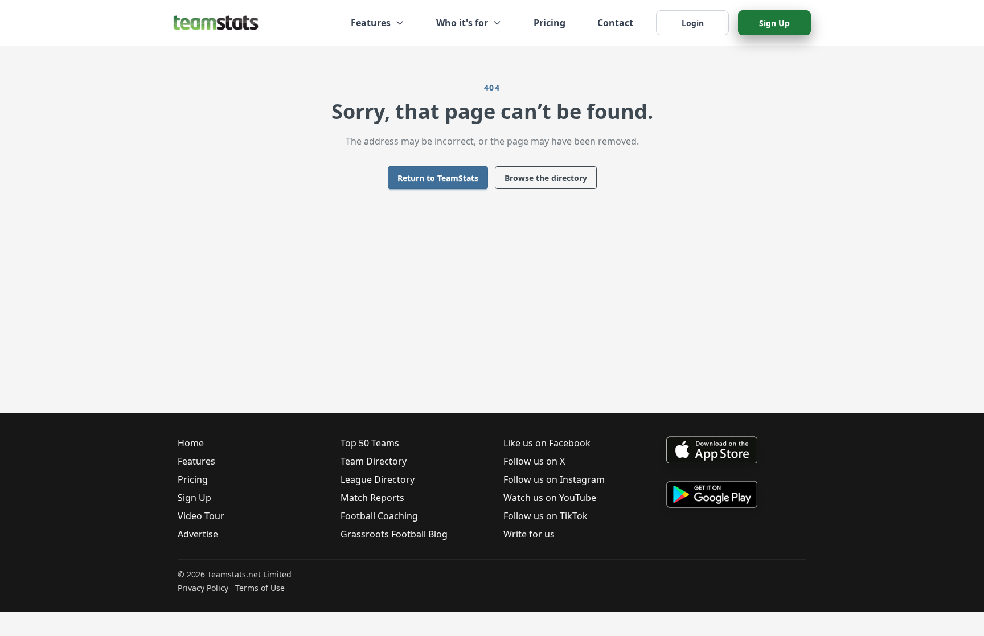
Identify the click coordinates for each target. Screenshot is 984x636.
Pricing (549, 23)
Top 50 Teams (370, 443)
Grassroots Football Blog (394, 534)
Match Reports (372, 497)
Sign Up (774, 23)
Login (693, 23)
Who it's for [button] (462, 23)
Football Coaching (379, 516)
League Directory (378, 479)
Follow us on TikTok (545, 516)
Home (191, 443)
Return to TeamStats (437, 178)
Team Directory (374, 461)
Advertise (198, 534)
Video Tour (201, 516)
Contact (615, 23)
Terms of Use (260, 587)
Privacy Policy (203, 587)
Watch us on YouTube (549, 497)
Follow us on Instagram (554, 479)
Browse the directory (546, 178)
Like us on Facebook (547, 443)
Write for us (529, 534)
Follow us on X (534, 461)
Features (196, 461)
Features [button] (371, 23)
